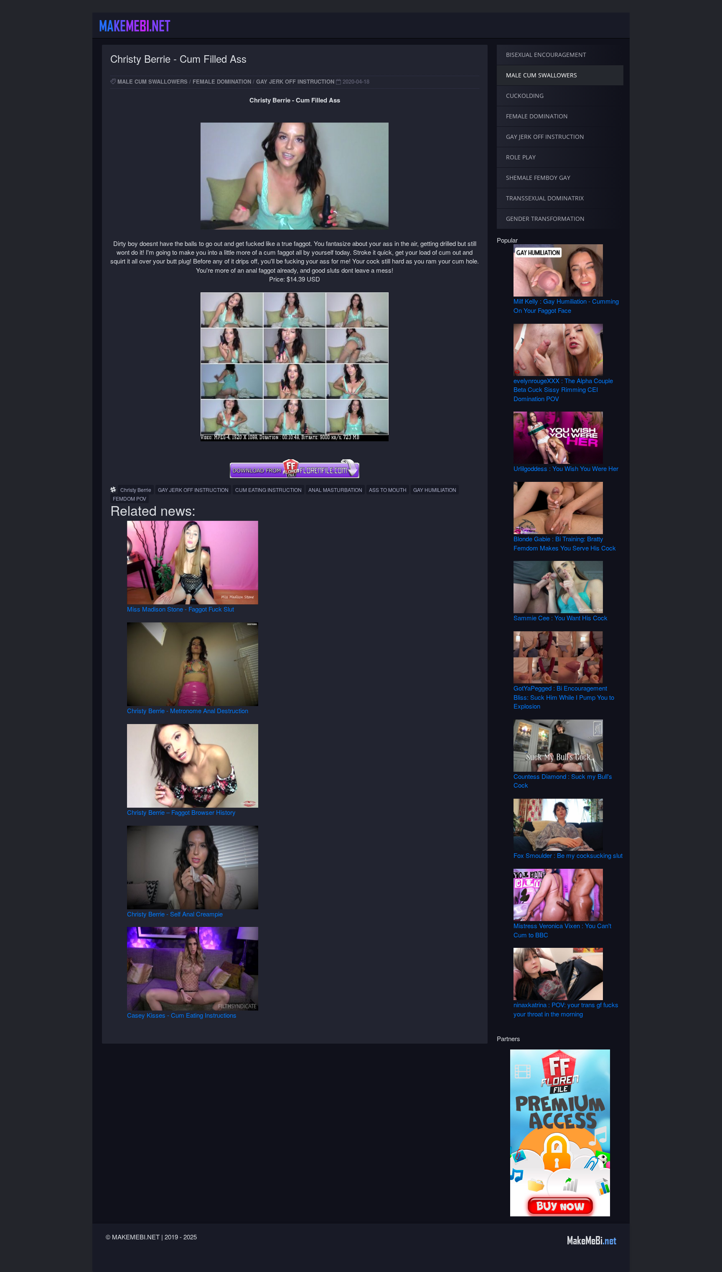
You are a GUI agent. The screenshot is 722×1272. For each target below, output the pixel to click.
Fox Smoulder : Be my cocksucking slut (568, 855)
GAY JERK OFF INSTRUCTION (295, 81)
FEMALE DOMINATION (222, 81)
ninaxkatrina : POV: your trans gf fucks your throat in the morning (566, 1009)
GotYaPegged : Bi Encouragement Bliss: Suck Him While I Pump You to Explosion (564, 696)
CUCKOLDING (525, 96)
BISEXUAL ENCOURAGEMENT (546, 55)
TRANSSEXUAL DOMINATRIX (545, 198)
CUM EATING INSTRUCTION (268, 489)
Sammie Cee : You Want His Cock (561, 617)
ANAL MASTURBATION (335, 489)
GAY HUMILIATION (434, 489)
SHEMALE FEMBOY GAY (538, 178)
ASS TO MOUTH (388, 489)
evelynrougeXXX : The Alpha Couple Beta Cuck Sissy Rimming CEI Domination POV (563, 389)
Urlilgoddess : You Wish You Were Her (566, 468)
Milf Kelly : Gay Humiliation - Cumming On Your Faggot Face (566, 305)
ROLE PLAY (521, 157)
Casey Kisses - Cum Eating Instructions (181, 1015)
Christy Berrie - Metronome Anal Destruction (187, 710)
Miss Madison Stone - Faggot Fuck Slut (180, 608)
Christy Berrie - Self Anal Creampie (175, 913)
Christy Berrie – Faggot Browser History (181, 812)
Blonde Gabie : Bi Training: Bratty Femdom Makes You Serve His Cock (565, 543)
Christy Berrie (135, 489)
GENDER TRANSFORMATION (545, 219)
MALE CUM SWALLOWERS (152, 81)
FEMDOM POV (129, 498)
